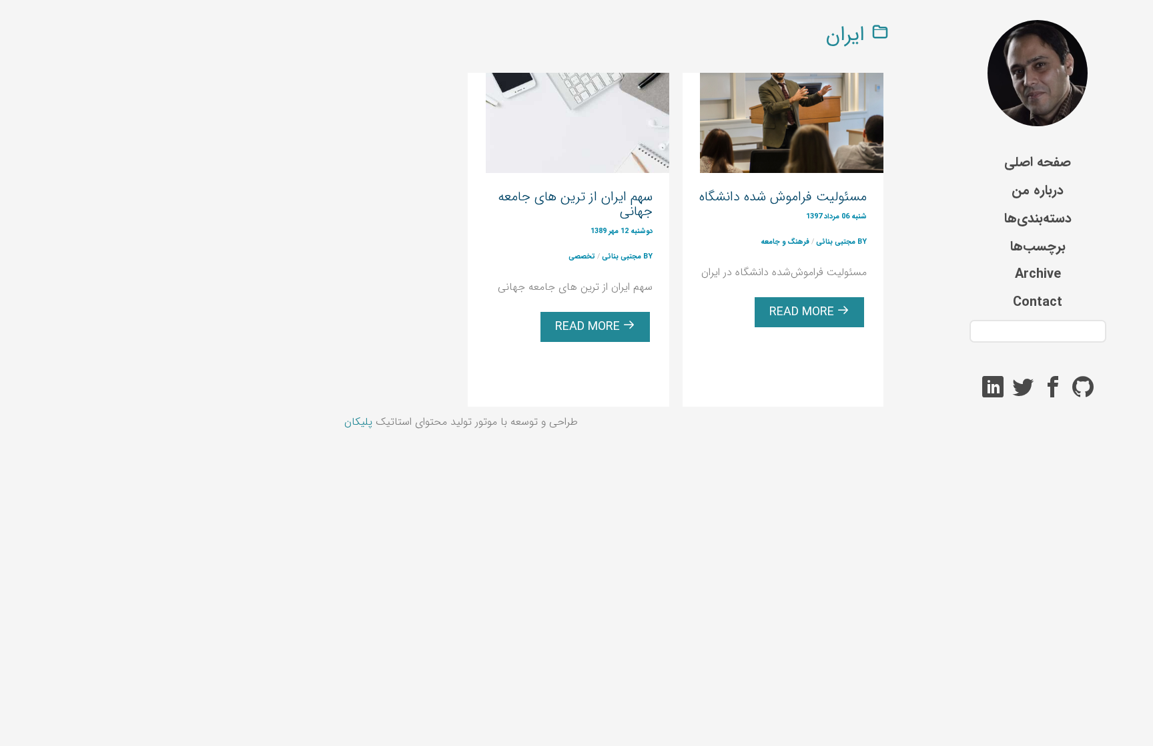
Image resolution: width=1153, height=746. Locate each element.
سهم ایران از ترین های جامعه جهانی (575, 204)
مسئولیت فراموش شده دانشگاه (783, 196)
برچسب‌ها (1038, 246)
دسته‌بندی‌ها (1038, 218)
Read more (803, 312)
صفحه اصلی (1037, 162)
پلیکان (358, 421)
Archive (1038, 274)
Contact (1037, 302)
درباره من (1038, 190)
